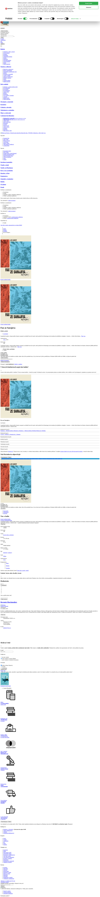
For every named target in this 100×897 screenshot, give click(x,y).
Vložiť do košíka (4, 357)
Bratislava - (10, 430)
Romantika (5, 55)
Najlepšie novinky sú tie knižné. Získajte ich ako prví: (12, 883)
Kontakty (5, 867)
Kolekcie (5, 128)
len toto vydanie (5, 657)
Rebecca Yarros (6, 140)
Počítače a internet (7, 77)
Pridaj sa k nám (6, 873)
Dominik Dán (6, 138)
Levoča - (10, 434)
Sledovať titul (3, 669)
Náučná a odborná (6, 66)
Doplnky (2, 43)
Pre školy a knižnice (7, 858)
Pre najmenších (6, 88)
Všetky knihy (6, 120)
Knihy (2, 37)
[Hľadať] (13, 36)
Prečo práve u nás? (7, 852)
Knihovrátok (6, 871)
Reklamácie (5, 859)
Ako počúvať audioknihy (8, 857)
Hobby (4, 79)
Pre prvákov (6, 89)
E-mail (2, 650)
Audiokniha (4, 668)
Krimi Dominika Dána (8, 155)
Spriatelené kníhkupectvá (8, 833)
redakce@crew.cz (7, 627)
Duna (4, 158)
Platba (4, 851)
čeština (4, 556)
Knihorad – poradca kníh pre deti (10, 86)
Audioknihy (3, 40)
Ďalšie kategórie (6, 64)
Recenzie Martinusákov (9, 602)
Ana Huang (5, 142)
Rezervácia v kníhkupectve (9, 854)
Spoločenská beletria (7, 56)
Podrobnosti (5, 512)
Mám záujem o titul (7, 130)
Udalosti (5, 831)
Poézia (4, 62)
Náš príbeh (5, 868)
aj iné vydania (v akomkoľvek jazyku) (10, 660)
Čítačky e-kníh (5, 165)
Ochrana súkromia (7, 892)
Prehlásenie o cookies (8, 877)
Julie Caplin (5, 139)
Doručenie (5, 850)
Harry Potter (6, 152)
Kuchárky (3, 104)
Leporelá (5, 96)
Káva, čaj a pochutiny (7, 170)
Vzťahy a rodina (6, 75)
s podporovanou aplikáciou (17, 217)
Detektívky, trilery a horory (9, 51)
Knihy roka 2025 (7, 122)
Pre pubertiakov (6, 90)
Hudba (2, 181)
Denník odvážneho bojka (8, 154)
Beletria (3, 49)
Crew (4, 339)
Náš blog (5, 870)
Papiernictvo (4, 176)
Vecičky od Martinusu (7, 168)
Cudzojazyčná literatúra (7, 115)
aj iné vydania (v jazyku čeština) (9, 658)
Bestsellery (5, 123)
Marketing (5, 875)
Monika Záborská (4, 606)
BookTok (5, 129)
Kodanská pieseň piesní (6, 685)
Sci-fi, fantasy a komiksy (8, 95)
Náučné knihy (6, 98)
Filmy (2, 42)
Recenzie (5, 513)
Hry (1, 41)
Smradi (4, 159)
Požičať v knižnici (18, 364)
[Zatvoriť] (1, 370)
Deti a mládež (4, 84)
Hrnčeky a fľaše (5, 173)
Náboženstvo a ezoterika (7, 110)
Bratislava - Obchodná (8, 829)
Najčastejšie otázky (7, 853)
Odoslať (2, 886)
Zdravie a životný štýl (8, 76)
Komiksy (5, 54)
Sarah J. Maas (6, 143)
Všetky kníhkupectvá (7, 830)
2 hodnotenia (3, 585)
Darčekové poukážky (6, 162)
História (5, 73)
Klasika (5, 57)
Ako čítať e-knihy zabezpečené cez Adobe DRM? (11, 225)
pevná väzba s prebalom (8, 534)
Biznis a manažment (7, 70)
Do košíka (3, 508)
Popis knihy (5, 511)
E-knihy (2, 38)
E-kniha (3, 666)
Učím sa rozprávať (7, 157)
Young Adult (6, 91)
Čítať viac (83, 336)
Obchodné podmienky (8, 893)
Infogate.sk (10, 451)
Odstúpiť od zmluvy (7, 862)
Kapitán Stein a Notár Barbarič (10, 153)
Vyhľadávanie (4, 34)
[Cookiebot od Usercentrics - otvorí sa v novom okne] (9, 19)
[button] (50, 354)
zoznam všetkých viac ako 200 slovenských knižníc (71, 451)
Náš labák (5, 876)
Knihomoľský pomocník (8, 861)
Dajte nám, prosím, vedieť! (23, 570)
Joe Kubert (5, 333)
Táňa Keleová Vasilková (8, 144)
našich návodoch (11, 200)
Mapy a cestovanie (6, 113)
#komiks (10, 520)
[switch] (40, 19)
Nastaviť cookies (7, 891)
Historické (5, 59)
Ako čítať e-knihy (7, 856)
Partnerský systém (7, 872)
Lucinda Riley (6, 145)
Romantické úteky (7, 151)
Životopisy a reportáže (8, 74)
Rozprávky (5, 94)
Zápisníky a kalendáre (7, 179)
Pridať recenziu (4, 599)
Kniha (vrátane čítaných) (7, 665)
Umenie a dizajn (6, 80)
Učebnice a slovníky (6, 107)
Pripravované (6, 125)
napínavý (10, 552)
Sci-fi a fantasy (6, 53)
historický (5, 552)
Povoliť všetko (88, 3)
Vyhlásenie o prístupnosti (8, 878)
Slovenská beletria (7, 60)
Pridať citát (3, 670)
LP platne (3, 184)
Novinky (5, 124)
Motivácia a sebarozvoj (8, 69)
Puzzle (2, 187)
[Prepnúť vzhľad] (1, 46)
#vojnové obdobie (4, 520)
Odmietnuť (88, 7)
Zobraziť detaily (75, 18)
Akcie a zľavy (6, 127)
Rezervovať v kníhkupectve (6, 359)
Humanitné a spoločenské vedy (10, 71)
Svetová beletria (6, 61)
